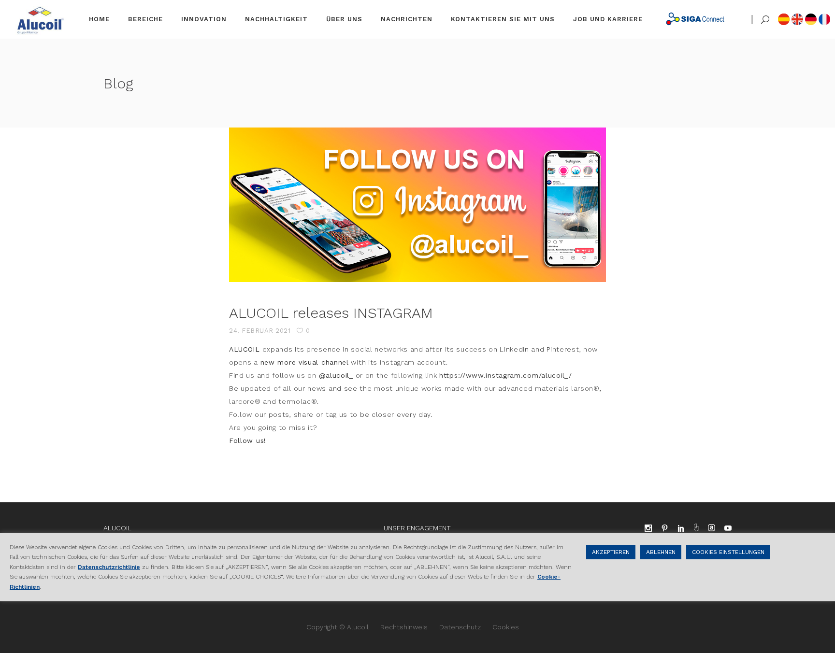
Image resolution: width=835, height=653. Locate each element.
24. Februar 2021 (259, 330)
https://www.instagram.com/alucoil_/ (505, 375)
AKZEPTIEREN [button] (611, 552)
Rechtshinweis (404, 627)
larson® (585, 388)
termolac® (297, 401)
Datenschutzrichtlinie (109, 567)
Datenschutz (460, 627)
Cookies (505, 627)
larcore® (245, 401)
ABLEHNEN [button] (661, 552)
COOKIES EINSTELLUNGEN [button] (728, 552)
